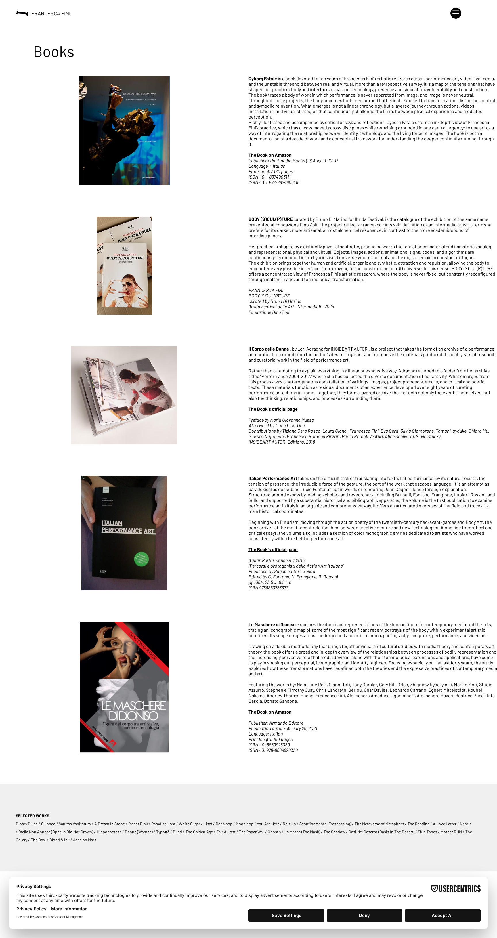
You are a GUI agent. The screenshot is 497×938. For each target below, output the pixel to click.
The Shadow (334, 831)
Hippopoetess (109, 831)
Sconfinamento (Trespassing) (325, 823)
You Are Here (268, 823)
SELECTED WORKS (32, 815)
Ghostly (274, 831)
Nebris (465, 823)
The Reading (419, 823)
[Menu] (456, 13)
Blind (177, 831)
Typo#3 (163, 831)
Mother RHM (451, 831)
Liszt (207, 823)
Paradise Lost (163, 823)
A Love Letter (444, 823)
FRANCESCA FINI (50, 13)
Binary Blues (27, 823)
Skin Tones (427, 831)
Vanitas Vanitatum (75, 823)
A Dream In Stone (109, 823)
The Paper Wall (251, 831)
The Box (38, 839)
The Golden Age (199, 831)
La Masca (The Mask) (302, 831)
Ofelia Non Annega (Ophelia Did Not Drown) (56, 831)
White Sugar (189, 823)
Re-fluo (289, 823)
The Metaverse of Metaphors (380, 823)
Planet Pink (138, 823)
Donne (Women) (139, 831)
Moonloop (244, 823)
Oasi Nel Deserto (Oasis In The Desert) (381, 831)
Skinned (48, 823)
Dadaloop (224, 823)
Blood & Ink (59, 839)
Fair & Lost (226, 831)
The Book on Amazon (270, 155)
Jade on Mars (84, 839)
